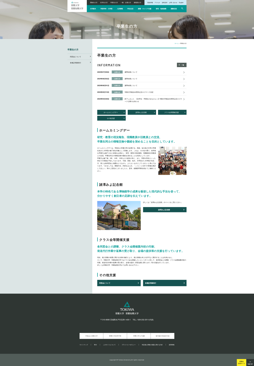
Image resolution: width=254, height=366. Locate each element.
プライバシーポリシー (129, 345)
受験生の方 (93, 2)
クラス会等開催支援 (171, 112)
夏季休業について (131, 72)
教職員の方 (137, 2)
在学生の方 (104, 2)
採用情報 (171, 345)
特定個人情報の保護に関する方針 (152, 345)
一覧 (182, 65)
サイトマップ (84, 345)
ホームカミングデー (111, 112)
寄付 (95, 345)
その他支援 (111, 118)
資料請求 (164, 2)
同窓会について (104, 283)
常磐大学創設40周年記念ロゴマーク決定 (139, 92)
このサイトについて (109, 345)
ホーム (176, 43)
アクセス (157, 2)
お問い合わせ (173, 2)
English (181, 2)
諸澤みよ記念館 (141, 112)
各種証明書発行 (150, 283)
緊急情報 (150, 2)
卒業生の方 (114, 2)
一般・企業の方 (126, 2)
